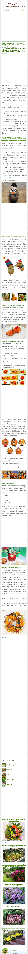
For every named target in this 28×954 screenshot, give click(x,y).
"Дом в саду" (15, 950)
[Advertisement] (14, 27)
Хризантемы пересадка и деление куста (13, 928)
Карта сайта (15, 953)
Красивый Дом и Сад (14, 3)
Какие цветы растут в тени (14, 885)
